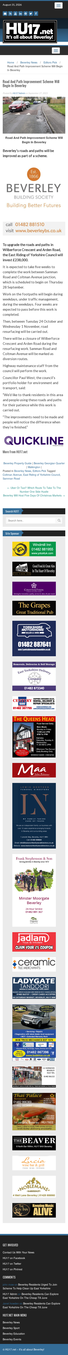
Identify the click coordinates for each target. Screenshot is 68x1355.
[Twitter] (30, 13)
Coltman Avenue (12, 474)
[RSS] (10, 13)
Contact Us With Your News (18, 1252)
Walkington (34, 467)
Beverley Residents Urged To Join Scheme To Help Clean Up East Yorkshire (30, 1286)
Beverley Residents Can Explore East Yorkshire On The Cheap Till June (31, 1296)
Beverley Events (12, 1339)
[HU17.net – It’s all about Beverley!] (30, 31)
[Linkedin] (20, 13)
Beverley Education (14, 1333)
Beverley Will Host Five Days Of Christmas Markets (34, 495)
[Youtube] (15, 13)
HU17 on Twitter (12, 1263)
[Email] (5, 13)
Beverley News (28, 62)
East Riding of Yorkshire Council (41, 474)
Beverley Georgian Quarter (49, 463)
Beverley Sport (11, 1328)
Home (10, 62)
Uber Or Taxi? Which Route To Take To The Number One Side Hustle (34, 489)
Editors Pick (50, 62)
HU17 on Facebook (14, 1258)
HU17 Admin (19, 93)
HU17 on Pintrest (12, 1269)
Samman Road (11, 478)
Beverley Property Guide (17, 463)
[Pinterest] (25, 13)
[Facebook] (36, 13)
